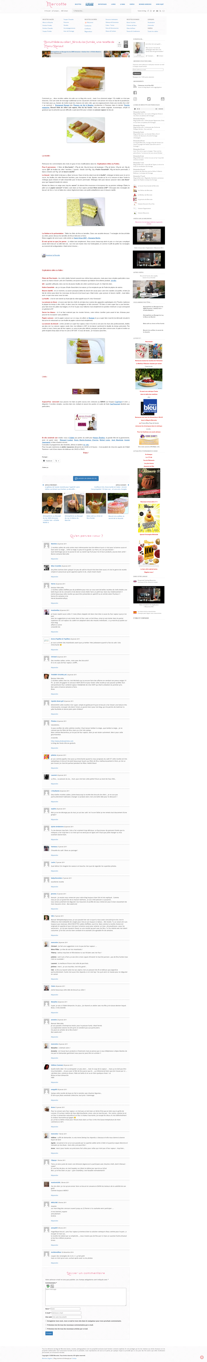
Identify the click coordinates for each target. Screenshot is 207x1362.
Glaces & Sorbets (111, 31)
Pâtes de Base (131, 28)
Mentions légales (47, 1358)
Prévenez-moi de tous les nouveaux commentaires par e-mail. (70, 1325)
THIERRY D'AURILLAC (59, 675)
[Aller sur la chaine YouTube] (157, 11)
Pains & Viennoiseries (112, 28)
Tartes (112, 25)
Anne (53, 1107)
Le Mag (122, 4)
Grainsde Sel (119, 44)
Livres (113, 4)
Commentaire (51, 1283)
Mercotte (56, 5)
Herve (53, 584)
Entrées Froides (47, 25)
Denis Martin (79, 440)
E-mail (48, 1313)
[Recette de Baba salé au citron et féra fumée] (116, 54)
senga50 (54, 1089)
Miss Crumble (56, 566)
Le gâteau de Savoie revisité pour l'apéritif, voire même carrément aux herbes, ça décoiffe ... (62, 488)
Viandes (66, 25)
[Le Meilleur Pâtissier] (89, 4)
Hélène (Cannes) (57, 1065)
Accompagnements (69, 28)
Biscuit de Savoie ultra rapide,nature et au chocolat (149, 277)
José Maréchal (117, 440)
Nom (47, 1309)
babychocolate (56, 878)
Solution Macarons (143, 213)
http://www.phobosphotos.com (62, 741)
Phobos (54, 721)
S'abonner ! (137, 73)
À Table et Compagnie (141, 618)
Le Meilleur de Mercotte (145, 195)
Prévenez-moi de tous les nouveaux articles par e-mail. (67, 1329)
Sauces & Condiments (133, 31)
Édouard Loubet (66, 440)
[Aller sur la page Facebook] (148, 11)
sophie (53, 809)
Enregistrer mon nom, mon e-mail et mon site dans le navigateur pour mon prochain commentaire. (84, 1321)
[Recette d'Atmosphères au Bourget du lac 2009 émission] (46, 54)
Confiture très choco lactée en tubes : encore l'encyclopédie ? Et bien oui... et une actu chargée (109, 488)
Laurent (54, 775)
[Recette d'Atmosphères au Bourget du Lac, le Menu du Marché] (108, 54)
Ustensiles (151, 25)
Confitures (88, 28)
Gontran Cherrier (91, 440)
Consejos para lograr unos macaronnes (149, 613)
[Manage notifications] (202, 1357)
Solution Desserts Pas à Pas (146, 204)
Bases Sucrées (131, 22)
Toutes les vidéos (153, 31)
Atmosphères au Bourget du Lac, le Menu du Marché (74, 518)
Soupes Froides (47, 31)
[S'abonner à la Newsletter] (163, 11)
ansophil (54, 1228)
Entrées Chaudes (48, 28)
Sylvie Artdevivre (57, 827)
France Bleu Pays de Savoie (150, 423)
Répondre (54, 559)
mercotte (54, 942)
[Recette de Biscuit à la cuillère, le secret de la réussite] (125, 54)
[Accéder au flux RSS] (160, 11)
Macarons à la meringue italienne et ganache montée (148, 223)
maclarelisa (55, 610)
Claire (53, 986)
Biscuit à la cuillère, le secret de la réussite (116, 517)
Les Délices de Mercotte (145, 190)
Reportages (102, 4)
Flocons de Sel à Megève (83, 105)
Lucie (53, 862)
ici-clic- (148, 429)
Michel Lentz (105, 440)
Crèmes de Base (132, 25)
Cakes (107, 25)
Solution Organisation (144, 208)
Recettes (78, 4)
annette (54, 1020)
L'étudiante (55, 791)
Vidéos (132, 4)
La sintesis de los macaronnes (147, 611)
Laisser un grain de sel (87, 478)
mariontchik (55, 1182)
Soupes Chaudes (69, 19)
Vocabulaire (151, 22)
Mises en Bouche (48, 22)
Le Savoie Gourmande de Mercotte (148, 186)
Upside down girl (57, 701)
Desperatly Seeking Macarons (147, 580)
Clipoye (53, 1160)
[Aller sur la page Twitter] (153, 11)
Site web (48, 1317)
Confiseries (88, 26)
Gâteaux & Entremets (112, 22)
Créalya (74, 1358)
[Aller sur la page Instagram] (150, 11)
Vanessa (54, 847)
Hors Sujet (160, 4)
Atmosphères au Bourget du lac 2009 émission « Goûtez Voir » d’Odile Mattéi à (52, 519)
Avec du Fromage (69, 31)
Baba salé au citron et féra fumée (94, 517)
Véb (52, 916)
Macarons (90, 22)
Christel (54, 657)
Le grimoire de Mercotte (145, 199)
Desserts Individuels (112, 19)
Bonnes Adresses (145, 4)
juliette (53, 755)
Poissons (66, 22)
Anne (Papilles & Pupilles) (60, 639)
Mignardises (88, 31)
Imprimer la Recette (53, 255)
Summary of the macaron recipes (148, 582)
